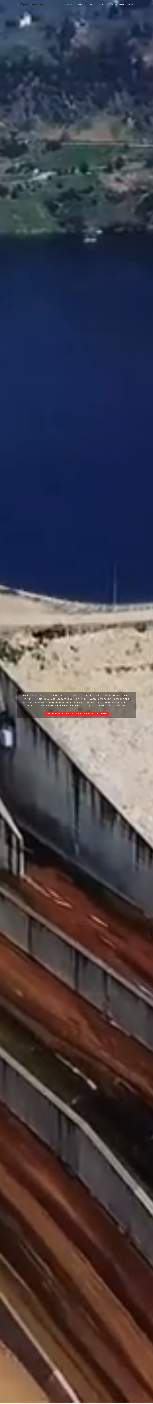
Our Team (93, 4)
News (114, 4)
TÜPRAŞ (28, 699)
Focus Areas (81, 4)
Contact (130, 4)
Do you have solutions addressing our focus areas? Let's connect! (76, 714)
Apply (121, 4)
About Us (69, 4)
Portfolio (104, 4)
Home (59, 4)
